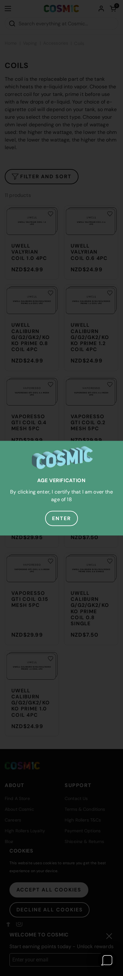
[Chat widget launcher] (107, 960)
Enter (61, 518)
